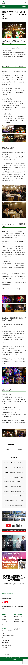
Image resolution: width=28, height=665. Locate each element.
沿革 (3, 624)
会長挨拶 (4, 619)
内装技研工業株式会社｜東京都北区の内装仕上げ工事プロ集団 (14, 578)
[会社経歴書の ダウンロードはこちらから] (14, 519)
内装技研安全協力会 (19, 621)
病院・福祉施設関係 (6, 645)
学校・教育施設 (5, 642)
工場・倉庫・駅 (5, 640)
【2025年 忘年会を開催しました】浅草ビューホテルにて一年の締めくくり (17, 496)
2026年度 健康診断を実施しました (17, 477)
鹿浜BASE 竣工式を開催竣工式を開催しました (17, 500)
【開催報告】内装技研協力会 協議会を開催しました (17, 463)
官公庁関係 (4, 647)
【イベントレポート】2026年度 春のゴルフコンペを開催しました (17, 467)
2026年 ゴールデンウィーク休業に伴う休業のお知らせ (17, 481)
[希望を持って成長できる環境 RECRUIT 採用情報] (14, 550)
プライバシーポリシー (6, 654)
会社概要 (4, 617)
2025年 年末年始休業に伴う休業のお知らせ (17, 505)
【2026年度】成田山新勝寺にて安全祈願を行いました (17, 491)
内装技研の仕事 (18, 617)
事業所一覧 (4, 621)
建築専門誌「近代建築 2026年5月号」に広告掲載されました (17, 472)
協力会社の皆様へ (18, 629)
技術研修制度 (17, 619)
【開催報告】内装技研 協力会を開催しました (17, 486)
